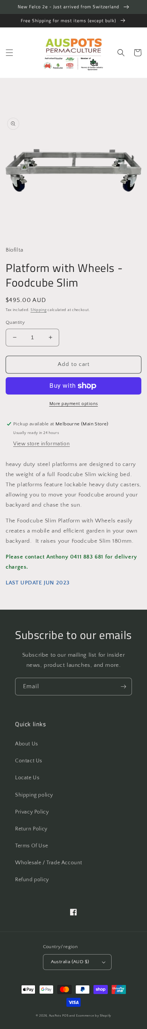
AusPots (55, 1015)
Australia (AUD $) (70, 961)
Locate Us (27, 778)
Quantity (15, 322)
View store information (41, 444)
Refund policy (32, 880)
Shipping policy (34, 795)
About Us (26, 744)
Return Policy (31, 829)
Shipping (39, 310)
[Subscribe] (123, 686)
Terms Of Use (31, 846)
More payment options (73, 403)
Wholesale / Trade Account (48, 863)
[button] (9, 52)
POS (65, 1015)
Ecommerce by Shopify (93, 1015)
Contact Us (28, 761)
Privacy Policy (32, 812)
